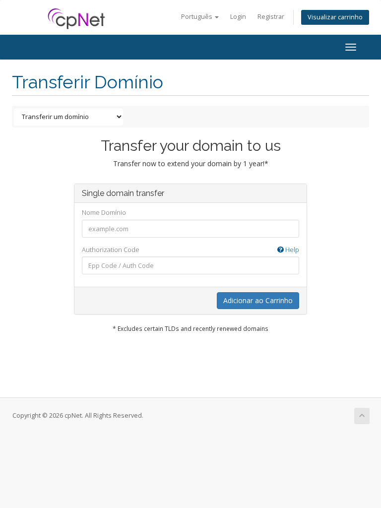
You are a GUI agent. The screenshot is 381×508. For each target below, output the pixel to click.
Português (197, 16)
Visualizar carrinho (335, 17)
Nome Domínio (104, 212)
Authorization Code (190, 249)
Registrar (270, 16)
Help (291, 249)
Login (238, 16)
